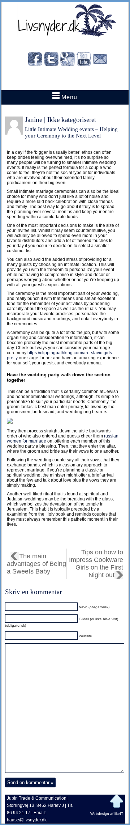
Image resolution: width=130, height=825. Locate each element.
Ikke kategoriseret (71, 119)
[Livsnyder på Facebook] (35, 60)
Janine (33, 119)
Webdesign (99, 814)
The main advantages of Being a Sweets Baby (36, 564)
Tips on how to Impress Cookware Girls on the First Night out (96, 564)
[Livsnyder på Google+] (67, 60)
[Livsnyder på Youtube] (84, 60)
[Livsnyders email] (100, 60)
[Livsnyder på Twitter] (51, 60)
